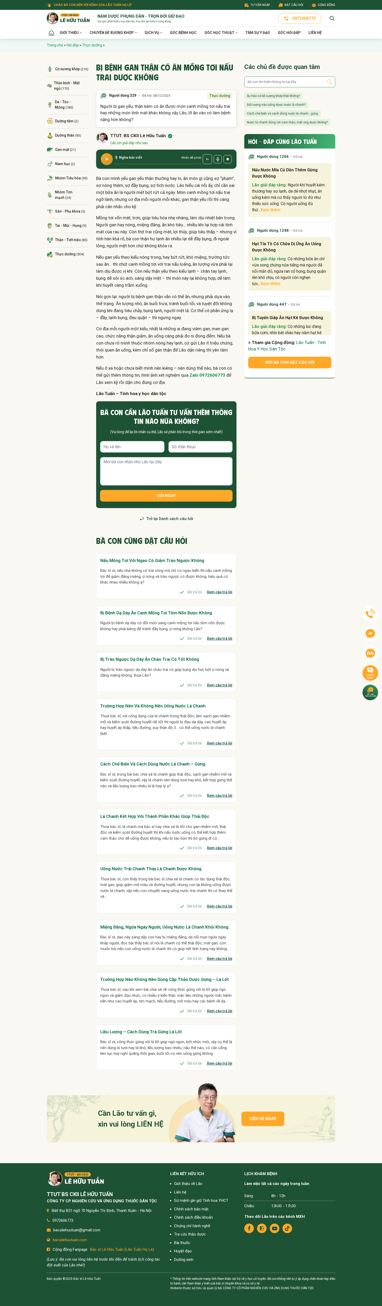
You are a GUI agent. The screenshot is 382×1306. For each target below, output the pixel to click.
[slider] (157, 164)
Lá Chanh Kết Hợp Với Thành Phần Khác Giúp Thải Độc (154, 816)
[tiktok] (287, 1228)
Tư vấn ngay (260, 5)
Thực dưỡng (92, 45)
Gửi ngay (166, 495)
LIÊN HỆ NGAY (262, 1118)
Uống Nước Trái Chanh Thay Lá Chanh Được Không (150, 868)
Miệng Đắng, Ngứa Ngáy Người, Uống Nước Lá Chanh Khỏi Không (164, 927)
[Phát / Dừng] (107, 159)
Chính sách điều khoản (193, 1217)
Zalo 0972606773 (207, 375)
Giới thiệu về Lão (188, 1183)
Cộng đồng (326, 5)
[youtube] (274, 1228)
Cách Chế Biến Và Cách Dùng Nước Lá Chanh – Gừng (152, 764)
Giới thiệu (70, 33)
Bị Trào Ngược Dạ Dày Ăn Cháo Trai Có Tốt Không (149, 659)
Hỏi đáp (73, 45)
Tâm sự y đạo (257, 33)
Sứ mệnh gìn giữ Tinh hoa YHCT (201, 1200)
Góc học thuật (220, 33)
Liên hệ (315, 33)
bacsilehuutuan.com (70, 1240)
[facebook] (249, 1228)
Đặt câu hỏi (294, 5)
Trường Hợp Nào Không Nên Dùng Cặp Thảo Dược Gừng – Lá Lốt (164, 979)
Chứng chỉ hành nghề (192, 1226)
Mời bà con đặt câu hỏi (289, 362)
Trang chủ (51, 33)
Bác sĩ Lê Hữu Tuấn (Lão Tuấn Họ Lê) (122, 1249)
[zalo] (262, 1228)
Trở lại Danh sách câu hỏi (169, 518)
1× (207, 159)
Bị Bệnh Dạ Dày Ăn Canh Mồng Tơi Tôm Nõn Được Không (156, 612)
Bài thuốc (182, 1242)
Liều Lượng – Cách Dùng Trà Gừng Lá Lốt (141, 1031)
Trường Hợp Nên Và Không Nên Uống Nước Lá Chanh (153, 705)
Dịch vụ (152, 33)
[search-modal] (332, 18)
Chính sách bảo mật (191, 1209)
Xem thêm (270, 209)
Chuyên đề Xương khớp (112, 33)
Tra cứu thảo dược (190, 1234)
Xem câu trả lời (219, 592)
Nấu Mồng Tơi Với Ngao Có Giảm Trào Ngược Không (152, 560)
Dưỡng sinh (183, 1259)
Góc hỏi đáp (289, 33)
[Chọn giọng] (218, 159)
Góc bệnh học (183, 33)
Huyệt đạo (183, 1251)
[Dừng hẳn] (227, 159)
